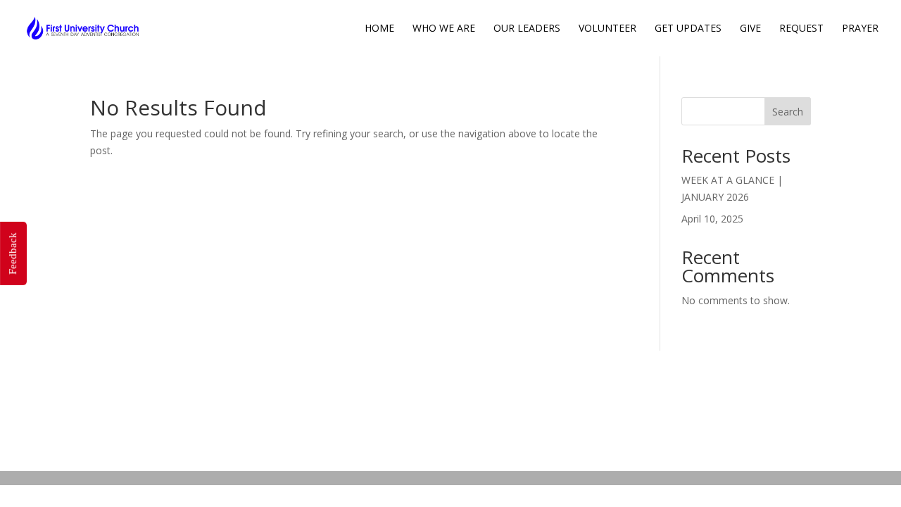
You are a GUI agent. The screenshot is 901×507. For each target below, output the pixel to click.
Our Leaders (526, 29)
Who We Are (443, 29)
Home (379, 29)
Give (750, 29)
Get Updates (688, 29)
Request (801, 29)
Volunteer (607, 29)
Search (787, 111)
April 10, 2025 (712, 218)
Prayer (860, 29)
